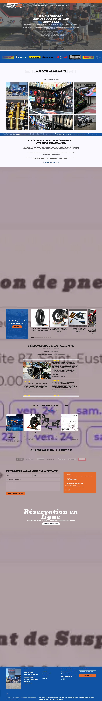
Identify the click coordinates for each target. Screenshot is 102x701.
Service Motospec (31, 674)
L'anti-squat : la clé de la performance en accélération (69, 434)
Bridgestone (46, 673)
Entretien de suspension (28, 672)
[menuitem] (32, 671)
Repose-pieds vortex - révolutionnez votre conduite (50, 434)
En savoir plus (50, 39)
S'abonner (87, 675)
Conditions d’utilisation (86, 697)
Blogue (79, 1)
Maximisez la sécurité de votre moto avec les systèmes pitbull (32, 434)
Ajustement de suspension (29, 677)
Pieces (58, 5)
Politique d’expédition (56, 699)
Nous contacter (91, 1)
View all (50, 410)
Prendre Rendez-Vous (51, 523)
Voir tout (17, 326)
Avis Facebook (59, 354)
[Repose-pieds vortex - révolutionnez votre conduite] (51, 422)
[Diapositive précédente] (90, 47)
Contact (27, 681)
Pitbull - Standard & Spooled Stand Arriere (59, 329)
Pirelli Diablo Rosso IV (40, 328)
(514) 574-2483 (71, 479)
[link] (17, 90)
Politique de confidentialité (68, 697)
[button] (84, 5)
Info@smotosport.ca (75, 483)
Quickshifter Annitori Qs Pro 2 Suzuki (78, 329)
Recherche (28, 683)
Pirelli (44, 675)
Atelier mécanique (31, 679)
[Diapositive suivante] (95, 47)
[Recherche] (84, 5)
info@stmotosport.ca (70, 671)
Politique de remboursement (48, 697)
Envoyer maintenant (16, 493)
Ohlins (44, 671)
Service (43, 5)
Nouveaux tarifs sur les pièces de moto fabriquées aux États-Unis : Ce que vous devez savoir (14, 435)
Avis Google (54, 351)
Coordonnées (43, 699)
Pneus (51, 5)
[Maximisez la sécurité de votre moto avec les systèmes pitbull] (32, 422)
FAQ (84, 1)
